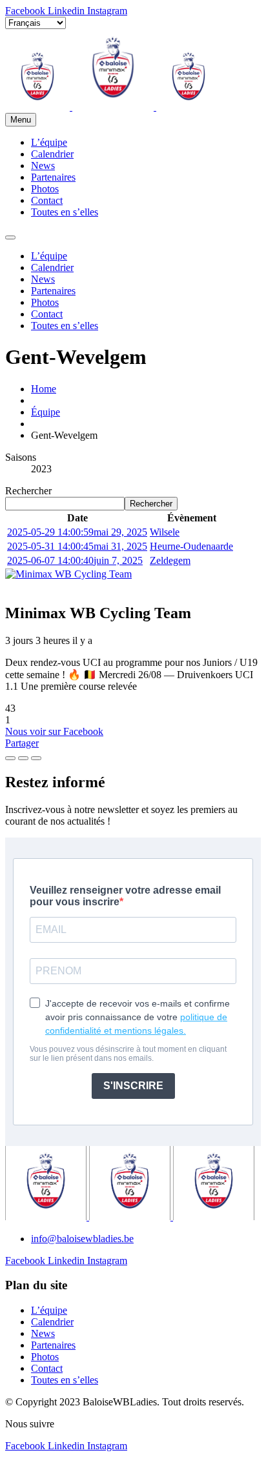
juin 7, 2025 (75, 560)
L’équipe (49, 142)
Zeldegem (170, 560)
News (43, 165)
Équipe (45, 412)
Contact (47, 200)
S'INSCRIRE (133, 1085)
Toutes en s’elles (64, 211)
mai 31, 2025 (77, 546)
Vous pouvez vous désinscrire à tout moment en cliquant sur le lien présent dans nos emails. (128, 1054)
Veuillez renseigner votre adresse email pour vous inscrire (125, 896)
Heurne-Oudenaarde (191, 546)
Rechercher (28, 490)
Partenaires (53, 177)
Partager (22, 743)
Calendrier (52, 153)
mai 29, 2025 (77, 532)
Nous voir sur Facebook (54, 731)
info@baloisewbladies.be (82, 1238)
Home (43, 388)
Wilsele (164, 532)
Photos (45, 188)
